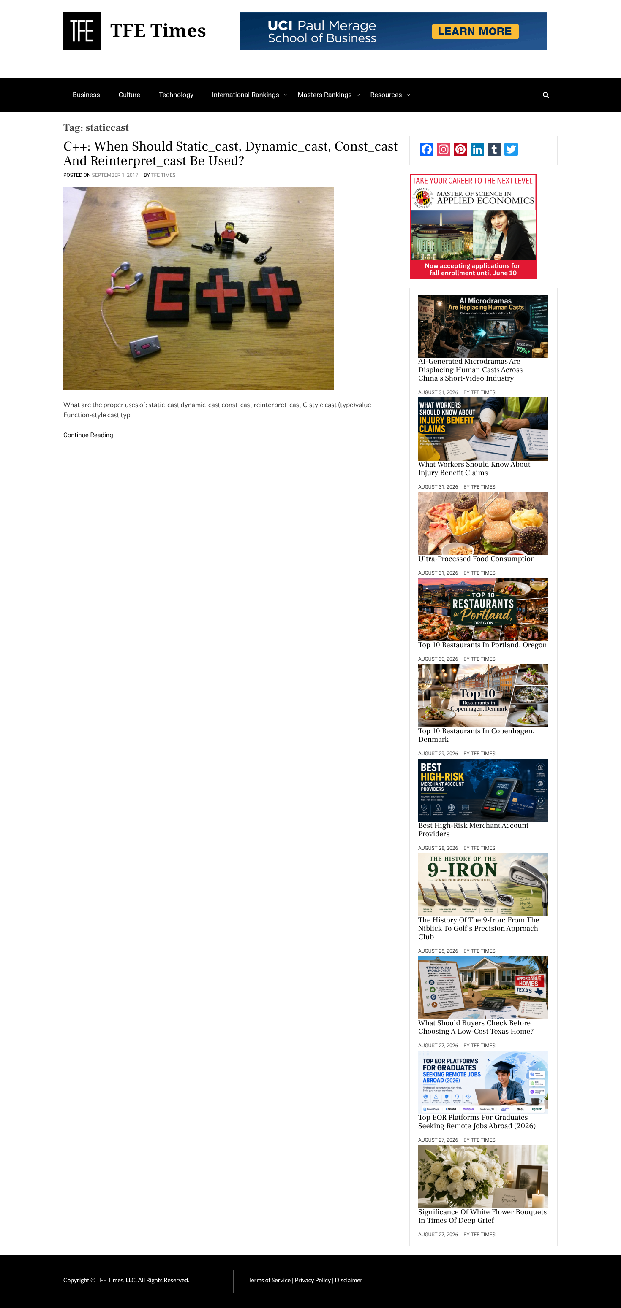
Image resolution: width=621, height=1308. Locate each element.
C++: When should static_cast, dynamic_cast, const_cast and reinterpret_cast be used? (230, 153)
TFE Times (163, 175)
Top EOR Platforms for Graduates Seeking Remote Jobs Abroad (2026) (477, 1122)
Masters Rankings (325, 95)
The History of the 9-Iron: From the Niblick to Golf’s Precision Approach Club (478, 929)
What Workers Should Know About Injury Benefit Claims (474, 469)
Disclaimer (348, 1280)
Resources (386, 95)
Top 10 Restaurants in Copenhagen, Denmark (476, 735)
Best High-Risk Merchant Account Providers (473, 830)
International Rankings (245, 95)
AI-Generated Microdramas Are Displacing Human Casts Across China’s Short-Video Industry (470, 370)
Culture (129, 95)
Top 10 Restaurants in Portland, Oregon (482, 645)
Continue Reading (88, 435)
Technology (176, 95)
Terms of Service (269, 1280)
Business (86, 95)
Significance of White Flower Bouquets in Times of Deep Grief (482, 1216)
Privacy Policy (313, 1280)
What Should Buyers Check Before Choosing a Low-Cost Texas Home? (476, 1027)
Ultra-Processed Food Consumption (476, 559)
